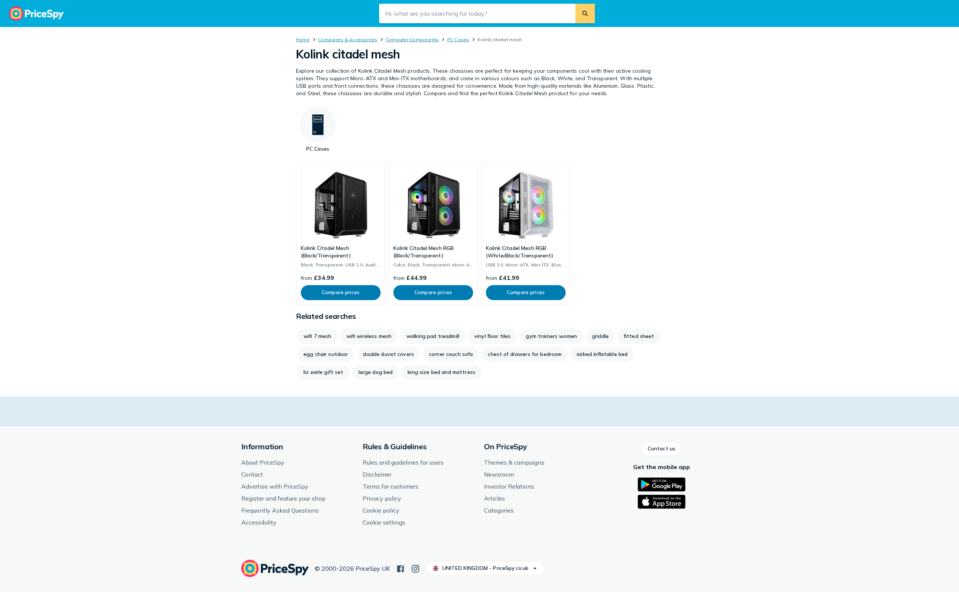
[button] (661, 448)
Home (303, 39)
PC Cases (458, 39)
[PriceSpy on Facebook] (400, 568)
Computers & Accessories (348, 39)
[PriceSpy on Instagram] (415, 568)
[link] (340, 233)
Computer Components (412, 39)
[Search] (585, 13)
